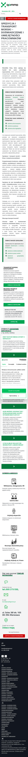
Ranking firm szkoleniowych (7, 720)
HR (23, 486)
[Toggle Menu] (2, 18)
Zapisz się (14, 321)
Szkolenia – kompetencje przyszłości (9, 678)
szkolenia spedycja (13, 126)
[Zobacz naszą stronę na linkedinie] (5, 656)
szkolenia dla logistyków (14, 128)
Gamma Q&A (14, 500)
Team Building (4, 726)
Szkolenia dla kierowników (7, 710)
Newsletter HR (6, 11)
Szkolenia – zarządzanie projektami (9, 674)
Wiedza (3, 729)
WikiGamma (8, 486)
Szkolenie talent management (8, 698)
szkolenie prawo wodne (14, 253)
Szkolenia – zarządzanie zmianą (8, 705)
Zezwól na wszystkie (14, 390)
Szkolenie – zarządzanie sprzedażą (9, 708)
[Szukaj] (19, 13)
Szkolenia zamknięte (6, 667)
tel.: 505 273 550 (5, 650)
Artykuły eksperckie (14, 515)
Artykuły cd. (15, 560)
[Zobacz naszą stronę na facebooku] (2, 656)
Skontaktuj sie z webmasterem (8, 736)
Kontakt (3, 727)
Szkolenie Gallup (5, 690)
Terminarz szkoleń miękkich (7, 683)
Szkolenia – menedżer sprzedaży (8, 713)
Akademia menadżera (6, 688)
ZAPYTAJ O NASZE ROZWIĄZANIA (17, 18)
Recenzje (8, 545)
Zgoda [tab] (4, 364)
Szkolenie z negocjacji (6, 695)
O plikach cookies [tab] (21, 364)
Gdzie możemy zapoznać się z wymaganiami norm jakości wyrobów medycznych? (13, 413)
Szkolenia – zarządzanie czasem (8, 707)
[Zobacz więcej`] (14, 355)
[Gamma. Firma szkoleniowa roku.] (9, 4)
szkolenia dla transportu (14, 123)
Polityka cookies (5, 734)
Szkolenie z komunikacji (6, 719)
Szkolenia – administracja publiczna (9, 679)
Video (14, 532)
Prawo (21, 560)
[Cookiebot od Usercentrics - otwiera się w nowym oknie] (19, 360)
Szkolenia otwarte (5, 722)
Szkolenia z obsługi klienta (7, 697)
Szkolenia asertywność (6, 712)
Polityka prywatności (6, 732)
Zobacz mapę (8, 627)
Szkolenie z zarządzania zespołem (9, 686)
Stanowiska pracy (17, 545)
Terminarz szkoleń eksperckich (8, 685)
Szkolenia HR (4, 676)
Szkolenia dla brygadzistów (7, 717)
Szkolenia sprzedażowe (6, 671)
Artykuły (7, 560)
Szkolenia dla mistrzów (6, 700)
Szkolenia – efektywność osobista (9, 672)
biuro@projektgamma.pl (9, 601)
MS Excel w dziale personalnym (10, 289)
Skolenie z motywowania (7, 692)
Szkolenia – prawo (5, 681)
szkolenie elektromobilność (15, 251)
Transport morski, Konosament (11, 268)
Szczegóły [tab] (11, 364)
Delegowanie (17, 486)
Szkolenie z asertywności (7, 693)
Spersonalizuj (13, 395)
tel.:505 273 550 (10, 589)
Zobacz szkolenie (14, 285)
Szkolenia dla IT (5, 724)
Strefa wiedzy (4, 731)
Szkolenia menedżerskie (7, 669)
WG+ (13, 11)
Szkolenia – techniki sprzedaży (8, 715)
